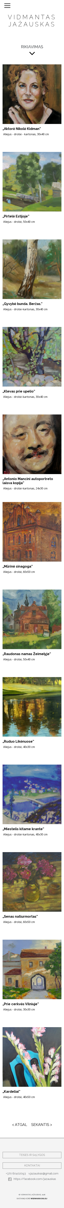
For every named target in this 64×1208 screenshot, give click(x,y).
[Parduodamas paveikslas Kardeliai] (32, 1057)
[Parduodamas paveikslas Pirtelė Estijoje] (32, 181)
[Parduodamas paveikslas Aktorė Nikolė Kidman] (32, 94)
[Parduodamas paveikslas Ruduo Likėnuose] (32, 707)
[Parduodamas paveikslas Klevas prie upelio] (32, 357)
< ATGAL (19, 1124)
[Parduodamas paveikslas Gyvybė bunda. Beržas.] (32, 269)
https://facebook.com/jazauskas (34, 1179)
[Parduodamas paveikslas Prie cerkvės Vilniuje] (32, 969)
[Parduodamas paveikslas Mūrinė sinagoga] (32, 532)
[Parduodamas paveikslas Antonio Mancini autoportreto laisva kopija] (32, 444)
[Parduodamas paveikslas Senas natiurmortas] (32, 882)
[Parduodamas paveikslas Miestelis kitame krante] (32, 794)
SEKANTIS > (41, 1124)
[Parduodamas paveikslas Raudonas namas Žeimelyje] (32, 619)
